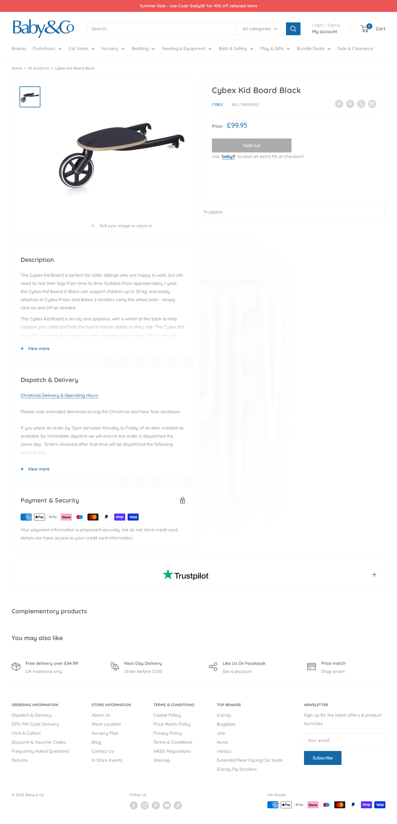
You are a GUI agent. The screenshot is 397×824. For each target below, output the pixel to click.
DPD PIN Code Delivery (35, 724)
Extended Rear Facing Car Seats (250, 760)
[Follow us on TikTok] (178, 805)
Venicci (224, 751)
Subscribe (323, 758)
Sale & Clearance (355, 48)
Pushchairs (44, 48)
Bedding (140, 48)
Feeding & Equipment (183, 48)
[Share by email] (372, 104)
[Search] (293, 28)
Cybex (217, 104)
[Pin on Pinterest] (350, 104)
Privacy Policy (167, 733)
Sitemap (161, 760)
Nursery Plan (105, 733)
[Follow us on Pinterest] (156, 805)
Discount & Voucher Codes (39, 742)
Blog (96, 742)
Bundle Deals (310, 48)
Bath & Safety (233, 48)
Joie (221, 733)
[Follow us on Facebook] (134, 805)
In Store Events (107, 760)
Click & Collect (26, 733)
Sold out (251, 145)
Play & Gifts (272, 48)
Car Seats (78, 48)
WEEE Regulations (172, 751)
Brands (19, 48)
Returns (20, 760)
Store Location (106, 724)
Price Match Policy (172, 724)
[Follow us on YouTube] (167, 805)
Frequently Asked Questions (40, 751)
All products (38, 68)
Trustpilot (212, 212)
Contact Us (103, 751)
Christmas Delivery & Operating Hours (59, 395)
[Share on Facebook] (339, 104)
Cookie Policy (167, 715)
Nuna (222, 742)
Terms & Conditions (172, 742)
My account (324, 31)
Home (17, 68)
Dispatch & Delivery (32, 715)
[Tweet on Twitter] (361, 104)
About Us (101, 715)
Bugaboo (226, 724)
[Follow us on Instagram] (145, 805)
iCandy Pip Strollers (237, 769)
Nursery (110, 48)
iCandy (224, 715)
